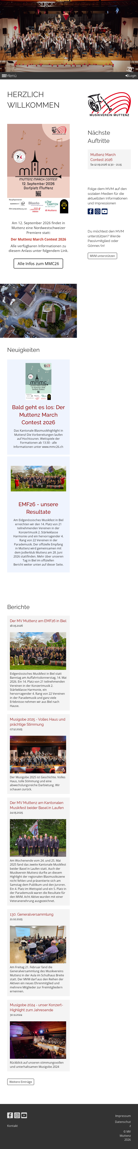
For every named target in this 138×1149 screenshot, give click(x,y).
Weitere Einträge (20, 1082)
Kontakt (12, 1126)
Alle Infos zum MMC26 (38, 263)
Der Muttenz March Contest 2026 (38, 239)
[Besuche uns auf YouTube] (104, 212)
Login (132, 75)
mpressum (123, 1116)
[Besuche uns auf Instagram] (97, 212)
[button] (109, 159)
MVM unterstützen (102, 256)
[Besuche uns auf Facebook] (90, 212)
